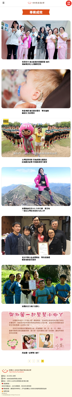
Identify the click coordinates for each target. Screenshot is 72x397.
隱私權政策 (4, 393)
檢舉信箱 (6, 391)
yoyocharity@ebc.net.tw (14, 378)
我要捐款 (68, 3)
